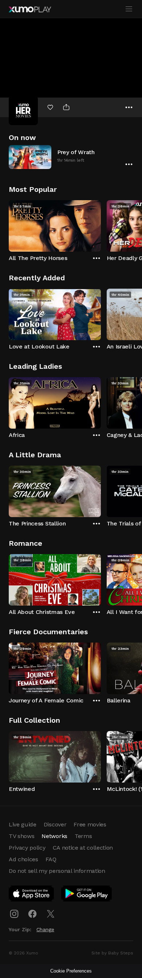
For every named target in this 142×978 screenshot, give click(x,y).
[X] (50, 913)
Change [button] (45, 929)
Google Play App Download (87, 894)
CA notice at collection (83, 847)
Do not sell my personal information (57, 870)
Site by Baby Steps (112, 953)
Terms (83, 836)
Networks (54, 836)
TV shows (21, 836)
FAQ (51, 859)
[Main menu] (129, 9)
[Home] (30, 9)
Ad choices (23, 859)
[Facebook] (32, 913)
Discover (55, 824)
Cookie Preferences (71, 971)
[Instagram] (14, 913)
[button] (71, 157)
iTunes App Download (31, 894)
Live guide (22, 824)
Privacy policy (27, 847)
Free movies (90, 824)
